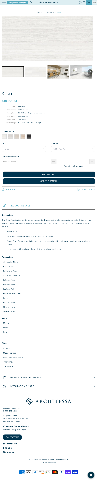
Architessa (52, 462)
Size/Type (55, 144)
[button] (94, 2)
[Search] (30, 2)
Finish (4, 144)
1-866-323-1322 (10, 411)
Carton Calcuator (10, 156)
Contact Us (12, 437)
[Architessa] (48, 2)
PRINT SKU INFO (87, 189)
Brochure (10, 189)
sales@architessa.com (11, 408)
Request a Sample (17, 2)
